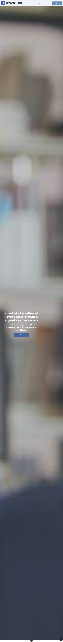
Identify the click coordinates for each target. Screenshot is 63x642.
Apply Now (57, 3)
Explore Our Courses (21, 335)
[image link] (3, 3)
